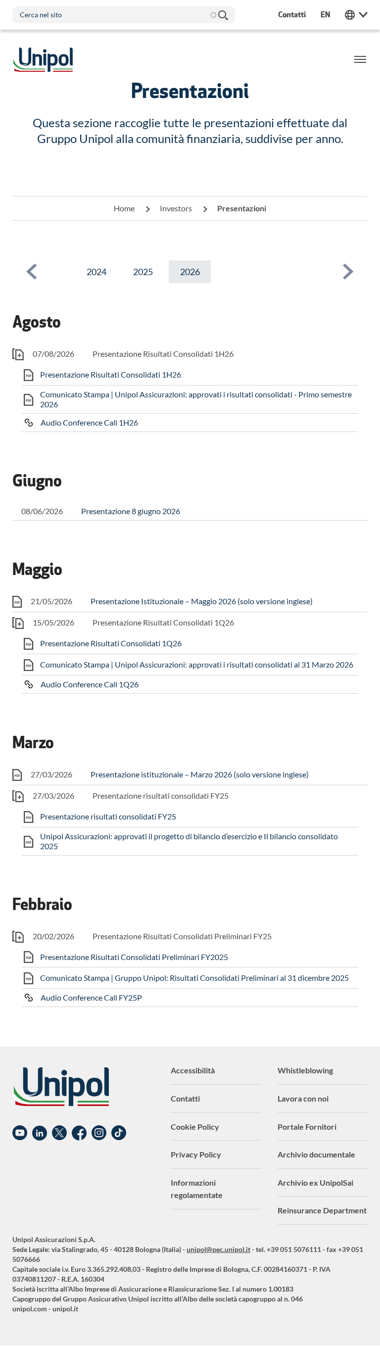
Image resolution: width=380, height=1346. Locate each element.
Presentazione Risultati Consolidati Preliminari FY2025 (134, 956)
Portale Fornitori (307, 1126)
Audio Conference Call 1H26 (89, 422)
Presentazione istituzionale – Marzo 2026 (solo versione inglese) (200, 774)
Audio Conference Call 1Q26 (90, 684)
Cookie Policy (195, 1126)
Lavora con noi (303, 1098)
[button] (32, 272)
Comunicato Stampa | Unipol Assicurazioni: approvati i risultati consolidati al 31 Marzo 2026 (196, 664)
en (325, 14)
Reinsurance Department (322, 1210)
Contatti (185, 1098)
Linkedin (39, 1133)
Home (124, 208)
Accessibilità (193, 1070)
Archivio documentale (316, 1154)
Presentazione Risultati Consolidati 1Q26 (111, 643)
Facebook (79, 1133)
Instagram (99, 1133)
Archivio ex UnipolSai (315, 1182)
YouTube (19, 1133)
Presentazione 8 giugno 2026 (130, 511)
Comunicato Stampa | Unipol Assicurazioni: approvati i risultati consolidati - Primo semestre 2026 (196, 399)
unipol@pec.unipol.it (218, 1249)
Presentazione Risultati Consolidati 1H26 (110, 374)
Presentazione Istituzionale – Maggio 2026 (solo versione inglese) (202, 601)
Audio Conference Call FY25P (91, 997)
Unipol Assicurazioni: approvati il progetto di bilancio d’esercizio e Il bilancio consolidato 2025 (189, 841)
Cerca (223, 14)
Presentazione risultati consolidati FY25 (108, 816)
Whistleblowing (305, 1070)
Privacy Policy (196, 1154)
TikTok (118, 1133)
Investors (176, 208)
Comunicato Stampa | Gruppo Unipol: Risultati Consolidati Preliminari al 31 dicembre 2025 (194, 977)
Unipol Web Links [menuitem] (356, 15)
